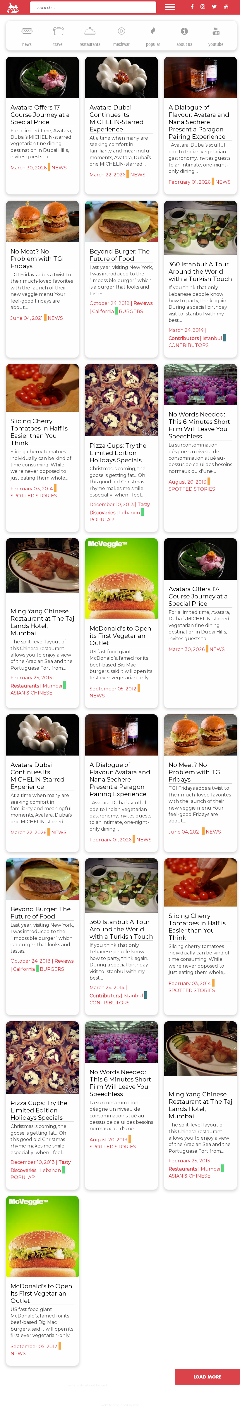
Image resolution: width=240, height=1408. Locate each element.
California (103, 311)
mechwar (121, 44)
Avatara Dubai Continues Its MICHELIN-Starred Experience (117, 118)
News (23, 65)
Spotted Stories (36, 378)
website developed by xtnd (87, 1385)
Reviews (142, 303)
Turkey (184, 213)
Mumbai (28, 551)
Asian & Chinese (37, 543)
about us (184, 44)
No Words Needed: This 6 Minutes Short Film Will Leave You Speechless (199, 425)
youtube (215, 44)
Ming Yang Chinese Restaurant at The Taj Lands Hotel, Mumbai (42, 622)
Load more (207, 1377)
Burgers (131, 311)
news (27, 44)
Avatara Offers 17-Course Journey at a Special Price (40, 115)
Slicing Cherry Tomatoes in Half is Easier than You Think (39, 432)
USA (102, 208)
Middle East (213, 213)
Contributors (191, 205)
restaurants (90, 44)
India (49, 551)
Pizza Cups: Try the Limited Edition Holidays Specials (118, 453)
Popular (105, 386)
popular (153, 44)
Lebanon (133, 386)
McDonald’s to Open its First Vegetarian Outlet (120, 636)
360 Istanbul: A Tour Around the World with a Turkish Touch (200, 271)
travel (58, 44)
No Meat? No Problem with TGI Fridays (37, 259)
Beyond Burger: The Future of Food (120, 255)
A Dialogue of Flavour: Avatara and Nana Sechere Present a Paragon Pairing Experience (199, 122)
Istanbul (224, 205)
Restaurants (25, 686)
